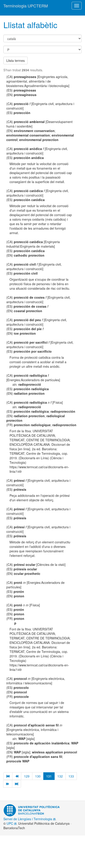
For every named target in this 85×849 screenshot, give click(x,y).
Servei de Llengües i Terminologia (28, 819)
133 (71, 776)
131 (49, 776)
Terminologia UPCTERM (25, 6)
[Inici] (7, 776)
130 (38, 776)
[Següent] (7, 784)
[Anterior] (16, 776)
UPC (10, 823)
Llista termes (15, 60)
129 (26, 776)
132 (60, 776)
